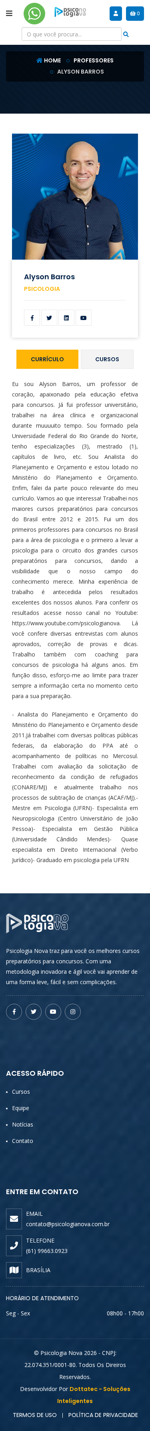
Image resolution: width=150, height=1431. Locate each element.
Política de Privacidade (103, 1415)
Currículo (47, 359)
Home (52, 60)
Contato (22, 1141)
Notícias (22, 1124)
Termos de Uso (35, 1415)
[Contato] (34, 13)
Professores (94, 60)
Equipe (20, 1108)
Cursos (107, 359)
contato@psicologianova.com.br (68, 1224)
